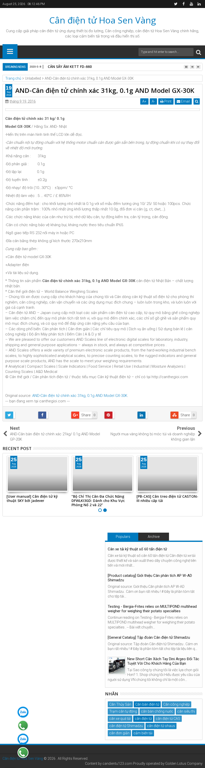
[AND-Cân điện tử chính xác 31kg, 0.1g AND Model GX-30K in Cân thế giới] (102, 109)
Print (168, 101)
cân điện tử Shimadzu (126, 726)
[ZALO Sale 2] (23, 739)
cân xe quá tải (120, 719)
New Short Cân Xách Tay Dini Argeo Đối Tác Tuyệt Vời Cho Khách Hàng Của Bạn (163, 661)
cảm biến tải (143, 733)
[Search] (198, 52)
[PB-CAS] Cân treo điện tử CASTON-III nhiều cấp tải (167, 498)
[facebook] (183, 4)
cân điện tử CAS (168, 719)
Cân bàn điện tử (147, 704)
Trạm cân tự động (123, 711)
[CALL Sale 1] (23, 725)
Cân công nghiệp (176, 704)
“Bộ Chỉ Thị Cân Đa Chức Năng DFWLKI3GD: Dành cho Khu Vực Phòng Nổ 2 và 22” (98, 500)
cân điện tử (49, 31)
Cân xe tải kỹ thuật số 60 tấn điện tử (137, 549)
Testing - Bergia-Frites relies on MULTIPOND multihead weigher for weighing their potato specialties (152, 608)
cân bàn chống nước (157, 711)
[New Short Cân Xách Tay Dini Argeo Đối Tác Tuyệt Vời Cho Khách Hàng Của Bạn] (117, 666)
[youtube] (191, 4)
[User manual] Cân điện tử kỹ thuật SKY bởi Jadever (32, 498)
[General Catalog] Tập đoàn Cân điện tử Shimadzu (149, 637)
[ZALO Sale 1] (23, 712)
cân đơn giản (119, 733)
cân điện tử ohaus (161, 726)
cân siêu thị (186, 711)
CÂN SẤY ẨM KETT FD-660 (70, 66)
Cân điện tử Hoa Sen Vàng (102, 20)
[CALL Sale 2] (23, 752)
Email (185, 101)
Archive (154, 537)
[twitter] (175, 4)
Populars (123, 537)
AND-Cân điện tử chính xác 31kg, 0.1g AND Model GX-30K (79, 395)
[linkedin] (199, 4)
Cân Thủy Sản (120, 704)
